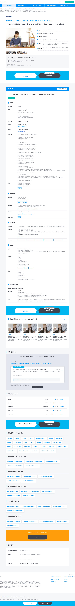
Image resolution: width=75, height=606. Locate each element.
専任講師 (39, 442)
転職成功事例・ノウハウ (23, 5)
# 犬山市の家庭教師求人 (62, 521)
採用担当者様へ (54, 581)
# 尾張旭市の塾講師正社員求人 (31, 465)
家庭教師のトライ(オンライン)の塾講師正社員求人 (24, 10)
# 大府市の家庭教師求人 (12, 525)
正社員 (31, 438)
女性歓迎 (35, 446)
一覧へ (64, 319)
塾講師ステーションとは (56, 576)
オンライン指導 (17, 442)
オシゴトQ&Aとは (37, 387)
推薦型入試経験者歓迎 (23, 450)
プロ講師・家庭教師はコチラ (51, 5)
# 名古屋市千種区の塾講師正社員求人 (15, 510)
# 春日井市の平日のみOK (28, 495)
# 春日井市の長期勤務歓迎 (47, 491)
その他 (25, 442)
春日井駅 (51, 39)
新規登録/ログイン (70, 2)
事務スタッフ (59, 438)
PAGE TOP (72, 574)
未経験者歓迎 (47, 442)
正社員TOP (9, 5)
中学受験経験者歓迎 (62, 446)
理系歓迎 (9, 446)
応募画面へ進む (49, 74)
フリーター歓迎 (17, 446)
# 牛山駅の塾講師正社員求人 (29, 480)
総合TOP (37, 537)
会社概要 (66, 581)
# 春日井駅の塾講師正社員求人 (13, 476)
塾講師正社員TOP (12, 8)
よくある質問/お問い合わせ (69, 576)
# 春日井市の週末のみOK (12, 491)
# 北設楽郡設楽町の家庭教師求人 (47, 521)
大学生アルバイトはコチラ (65, 5)
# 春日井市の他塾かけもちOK (13, 495)
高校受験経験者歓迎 (11, 450)
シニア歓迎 (43, 446)
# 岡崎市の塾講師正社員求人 (44, 506)
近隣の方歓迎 (51, 446)
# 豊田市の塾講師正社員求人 (13, 506)
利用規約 (66, 579)
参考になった (17, 379)
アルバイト (9, 438)
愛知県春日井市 (46, 39)
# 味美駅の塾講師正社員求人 (29, 476)
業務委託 (17, 438)
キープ (62, 2)
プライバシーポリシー (55, 579)
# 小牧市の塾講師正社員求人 (52, 461)
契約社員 (24, 438)
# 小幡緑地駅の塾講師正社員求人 (46, 476)
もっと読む (29, 65)
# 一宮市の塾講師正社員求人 (59, 506)
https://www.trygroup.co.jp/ (26, 559)
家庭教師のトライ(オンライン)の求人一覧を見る (29, 563)
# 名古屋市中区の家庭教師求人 (13, 521)
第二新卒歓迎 (34, 450)
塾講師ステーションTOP (4, 8)
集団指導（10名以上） (41, 438)
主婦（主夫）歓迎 (57, 442)
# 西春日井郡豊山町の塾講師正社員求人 (34, 461)
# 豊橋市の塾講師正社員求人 (29, 506)
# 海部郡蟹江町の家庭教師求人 (30, 521)
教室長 (32, 442)
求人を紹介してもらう (37, 5)
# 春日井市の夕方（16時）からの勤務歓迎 (30, 491)
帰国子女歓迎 (27, 446)
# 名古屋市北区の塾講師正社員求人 (14, 465)
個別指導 (51, 438)
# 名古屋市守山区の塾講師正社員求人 (15, 461)
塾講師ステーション (5, 596)
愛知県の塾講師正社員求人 (20, 8)
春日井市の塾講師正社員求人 (30, 8)
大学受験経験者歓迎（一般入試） (48, 450)
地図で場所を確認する (21, 131)
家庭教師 (9, 442)
